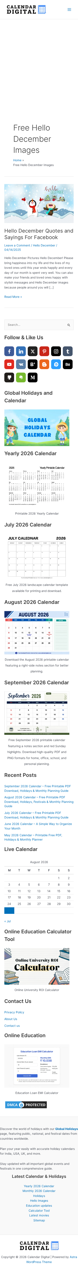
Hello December (44, 245)
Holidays (39, 1196)
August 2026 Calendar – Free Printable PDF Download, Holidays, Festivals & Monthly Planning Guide (38, 801)
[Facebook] (9, 351)
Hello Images (39, 1200)
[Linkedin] (21, 351)
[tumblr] (68, 351)
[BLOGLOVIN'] (32, 364)
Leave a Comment (17, 245)
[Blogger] (44, 364)
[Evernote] (21, 377)
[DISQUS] (56, 364)
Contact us (12, 1025)
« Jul (7, 921)
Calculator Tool (39, 1210)
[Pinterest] (44, 351)
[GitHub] (9, 377)
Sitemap (39, 1220)
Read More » (13, 297)
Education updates (39, 1205)
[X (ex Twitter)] (32, 351)
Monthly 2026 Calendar (39, 1191)
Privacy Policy (14, 1012)
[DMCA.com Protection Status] (26, 1104)
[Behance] (68, 364)
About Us (10, 1019)
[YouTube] (9, 364)
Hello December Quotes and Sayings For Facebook (38, 234)
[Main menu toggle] (69, 9)
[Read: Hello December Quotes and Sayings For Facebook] (39, 203)
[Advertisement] (39, 60)
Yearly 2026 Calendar (39, 1186)
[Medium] (32, 377)
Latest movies (39, 1215)
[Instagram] (56, 351)
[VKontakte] (21, 364)
